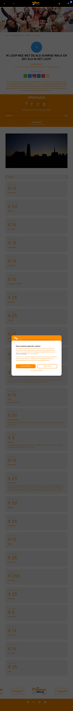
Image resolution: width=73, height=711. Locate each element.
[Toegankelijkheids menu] (71, 2)
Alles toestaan (26, 366)
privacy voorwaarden (21, 353)
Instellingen (47, 366)
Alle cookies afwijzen (36, 370)
